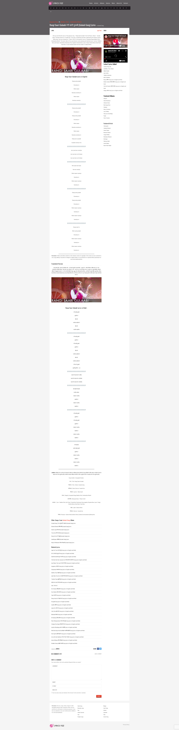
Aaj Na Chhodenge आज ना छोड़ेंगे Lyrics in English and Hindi (64, 627)
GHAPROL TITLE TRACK (109, 68)
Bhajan (104, 706)
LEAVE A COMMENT (98, 653)
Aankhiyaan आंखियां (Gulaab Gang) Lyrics (60, 539)
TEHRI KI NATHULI (107, 75)
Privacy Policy (126, 724)
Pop (78, 710)
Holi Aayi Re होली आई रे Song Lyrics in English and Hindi (63, 633)
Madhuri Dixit (65, 22)
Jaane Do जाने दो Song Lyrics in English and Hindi (62, 608)
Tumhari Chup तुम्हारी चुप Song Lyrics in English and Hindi (63, 579)
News (113, 3)
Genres (108, 3)
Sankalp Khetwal (107, 128)
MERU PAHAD (106, 71)
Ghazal (104, 710)
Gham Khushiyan (107, 100)
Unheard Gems (107, 102)
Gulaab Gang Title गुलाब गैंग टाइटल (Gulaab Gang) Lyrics (63, 523)
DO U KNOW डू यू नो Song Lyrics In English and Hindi (62, 553)
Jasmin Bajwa (106, 143)
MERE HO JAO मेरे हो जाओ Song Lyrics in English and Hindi (63, 582)
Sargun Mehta (106, 134)
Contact (126, 3)
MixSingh (105, 139)
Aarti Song (105, 708)
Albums (102, 3)
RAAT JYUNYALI (107, 77)
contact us (73, 710)
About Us (119, 3)
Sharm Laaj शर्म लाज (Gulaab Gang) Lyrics (60, 529)
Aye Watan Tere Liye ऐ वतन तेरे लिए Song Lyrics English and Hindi (65, 563)
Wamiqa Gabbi (107, 141)
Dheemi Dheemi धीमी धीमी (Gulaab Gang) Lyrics (61, 526)
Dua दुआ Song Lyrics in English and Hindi (60, 601)
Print (100, 30)
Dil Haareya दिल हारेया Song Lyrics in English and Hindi (63, 617)
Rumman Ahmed (107, 132)
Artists (96, 3)
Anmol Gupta (106, 130)
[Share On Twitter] (100, 648)
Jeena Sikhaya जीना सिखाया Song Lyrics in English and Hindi (64, 640)
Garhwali (105, 712)
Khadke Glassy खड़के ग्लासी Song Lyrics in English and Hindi (64, 643)
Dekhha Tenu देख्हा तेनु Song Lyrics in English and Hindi (63, 572)
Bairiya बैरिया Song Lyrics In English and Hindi (113, 79)
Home (91, 3)
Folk (104, 714)
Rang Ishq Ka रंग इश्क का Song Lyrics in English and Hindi (63, 598)
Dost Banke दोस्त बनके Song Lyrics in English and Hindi (63, 592)
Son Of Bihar (106, 111)
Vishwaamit (106, 126)
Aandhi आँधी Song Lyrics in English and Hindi (61, 605)
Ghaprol (105, 98)
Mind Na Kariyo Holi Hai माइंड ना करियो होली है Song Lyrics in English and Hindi (67, 630)
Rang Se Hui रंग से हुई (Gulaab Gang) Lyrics (60, 536)
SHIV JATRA (106, 73)
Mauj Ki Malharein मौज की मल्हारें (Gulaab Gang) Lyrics (62, 542)
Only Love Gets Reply (108, 113)
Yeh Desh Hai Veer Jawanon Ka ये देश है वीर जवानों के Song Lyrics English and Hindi (69, 560)
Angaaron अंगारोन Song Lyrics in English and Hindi (62, 566)
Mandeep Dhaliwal (107, 136)
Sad (78, 714)
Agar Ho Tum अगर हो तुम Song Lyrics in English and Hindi (63, 550)
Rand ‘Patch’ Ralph (107, 145)
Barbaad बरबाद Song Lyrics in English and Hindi (61, 614)
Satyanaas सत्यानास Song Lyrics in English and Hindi (62, 569)
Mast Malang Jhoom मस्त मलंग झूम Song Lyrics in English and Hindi (65, 621)
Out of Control (107, 118)
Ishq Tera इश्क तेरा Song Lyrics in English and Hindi (62, 611)
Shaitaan (105, 107)
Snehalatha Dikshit (76, 22)
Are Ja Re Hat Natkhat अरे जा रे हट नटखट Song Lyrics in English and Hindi (67, 637)
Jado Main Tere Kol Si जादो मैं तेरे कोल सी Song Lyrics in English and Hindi (66, 576)
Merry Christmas (107, 109)
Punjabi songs (80, 716)
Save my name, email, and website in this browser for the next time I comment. (69, 692)
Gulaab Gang (101, 25)
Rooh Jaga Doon (107, 105)
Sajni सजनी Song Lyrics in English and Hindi (60, 595)
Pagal (105, 115)
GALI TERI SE (54, 585)
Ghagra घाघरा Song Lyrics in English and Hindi (113, 90)
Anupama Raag (54, 22)
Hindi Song (80, 706)
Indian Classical (81, 712)
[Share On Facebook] (98, 648)
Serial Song (105, 716)
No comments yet (56, 654)
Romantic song (81, 708)
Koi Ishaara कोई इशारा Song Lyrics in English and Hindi (63, 588)
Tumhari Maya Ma (107, 66)
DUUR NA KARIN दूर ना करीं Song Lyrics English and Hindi (63, 556)
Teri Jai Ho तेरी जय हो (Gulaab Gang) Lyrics (60, 533)
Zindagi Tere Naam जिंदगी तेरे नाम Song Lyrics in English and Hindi (65, 624)
